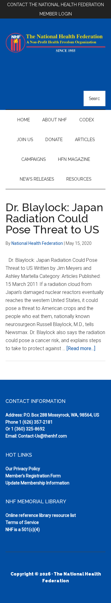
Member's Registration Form (33, 475)
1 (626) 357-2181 (36, 422)
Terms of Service (22, 522)
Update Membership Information (37, 482)
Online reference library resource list (41, 515)
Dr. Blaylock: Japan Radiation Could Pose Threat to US (54, 218)
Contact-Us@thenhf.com (42, 435)
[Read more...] (81, 348)
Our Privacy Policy (23, 468)
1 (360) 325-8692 (28, 428)
